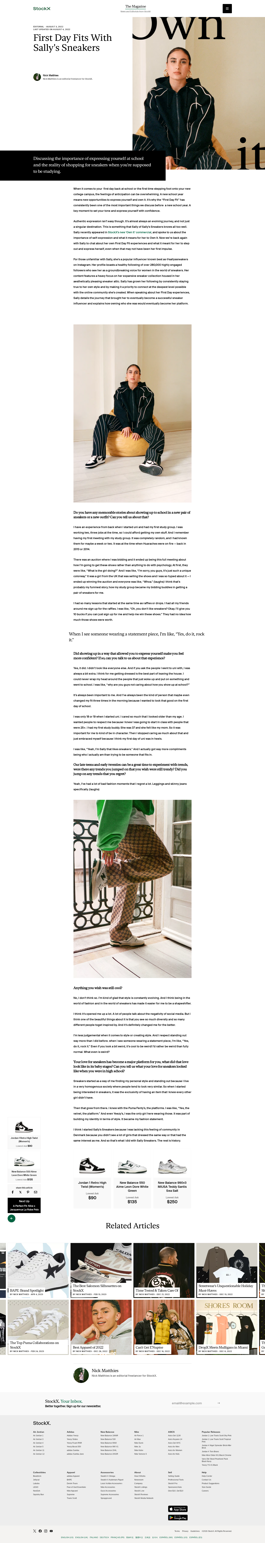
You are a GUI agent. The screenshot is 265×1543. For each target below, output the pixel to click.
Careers (205, 1491)
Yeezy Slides (72, 1439)
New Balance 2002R (109, 1454)
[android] (178, 1518)
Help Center (207, 1476)
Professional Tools (176, 1480)
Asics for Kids (173, 1454)
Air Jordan (38, 1432)
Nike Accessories (108, 1487)
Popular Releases (211, 1432)
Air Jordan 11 (38, 1450)
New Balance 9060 (109, 1443)
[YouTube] (51, 1531)
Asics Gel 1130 (174, 1436)
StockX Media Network (143, 1498)
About (137, 1472)
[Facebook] (40, 1531)
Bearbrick (37, 1476)
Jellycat (36, 1480)
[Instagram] (45, 1531)
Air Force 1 (139, 1436)
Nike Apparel (72, 1491)
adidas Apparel (73, 1476)
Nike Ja (137, 1447)
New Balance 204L (109, 1450)
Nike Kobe (138, 1450)
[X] (34, 1531)
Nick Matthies (50, 75)
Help (204, 1472)
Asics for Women (175, 1450)
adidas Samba (73, 1450)
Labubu (36, 1483)
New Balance (107, 1432)
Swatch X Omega (108, 1476)
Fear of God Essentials (76, 1487)
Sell (170, 1472)
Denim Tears (72, 1483)
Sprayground (106, 1498)
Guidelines (195, 1531)
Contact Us (206, 1480)
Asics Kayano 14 (175, 1439)
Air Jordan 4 (38, 1443)
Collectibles (39, 1472)
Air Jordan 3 (38, 1439)
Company (138, 1483)
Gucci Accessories (108, 1491)
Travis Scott (72, 1498)
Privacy (185, 1531)
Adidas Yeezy (72, 1436)
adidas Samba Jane (75, 1454)
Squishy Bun (38, 1494)
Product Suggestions (210, 1483)
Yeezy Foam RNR (74, 1443)
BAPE (69, 1480)
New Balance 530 (108, 1439)
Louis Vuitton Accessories (111, 1483)
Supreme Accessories (110, 1494)
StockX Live (139, 1491)
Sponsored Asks (175, 1487)
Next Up (24, 1205)
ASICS (171, 1432)
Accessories (107, 1472)
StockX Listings (140, 1487)
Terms (177, 1531)
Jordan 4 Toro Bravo (210, 1451)
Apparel (71, 1472)
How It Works (139, 1476)
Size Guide (206, 1487)
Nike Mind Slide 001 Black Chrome (216, 1455)
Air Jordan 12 (38, 1454)
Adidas (70, 1432)
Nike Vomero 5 (140, 1454)
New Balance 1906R (109, 1436)
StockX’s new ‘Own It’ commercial (129, 232)
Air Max (137, 1439)
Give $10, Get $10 (175, 1491)
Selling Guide (174, 1476)
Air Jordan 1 (38, 1436)
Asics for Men (173, 1447)
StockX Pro (172, 1483)
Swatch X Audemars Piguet (112, 1480)
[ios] (178, 1509)
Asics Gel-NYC (174, 1443)
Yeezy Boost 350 (74, 1447)
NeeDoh (36, 1491)
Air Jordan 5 (38, 1447)
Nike (136, 1432)
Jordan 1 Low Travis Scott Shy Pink (216, 1436)
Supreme (71, 1494)
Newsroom (139, 1480)
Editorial (38, 26)
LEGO (35, 1487)
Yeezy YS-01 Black (210, 1465)
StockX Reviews (141, 1494)
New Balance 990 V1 (109, 1447)
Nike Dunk (138, 1443)
